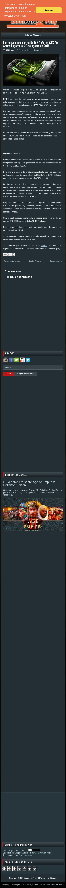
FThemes (13, 885)
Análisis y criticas (24, 50)
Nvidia (44, 246)
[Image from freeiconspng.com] (28, 362)
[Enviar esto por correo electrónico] (4, 254)
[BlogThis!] (7, 254)
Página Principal (35, 261)
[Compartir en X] (10, 254)
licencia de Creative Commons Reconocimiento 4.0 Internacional (26, 854)
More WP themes (57, 885)
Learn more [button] (20, 15)
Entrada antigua (56, 261)
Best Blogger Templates (41, 885)
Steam (8, 374)
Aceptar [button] (49, 10)
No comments (39, 50)
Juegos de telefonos (26, 374)
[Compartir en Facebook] (13, 254)
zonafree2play (31, 878)
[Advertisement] (34, 147)
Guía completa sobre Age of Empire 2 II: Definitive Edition (30, 483)
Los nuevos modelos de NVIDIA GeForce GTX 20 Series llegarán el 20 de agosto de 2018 (30, 44)
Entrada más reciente (12, 261)
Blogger (53, 878)
